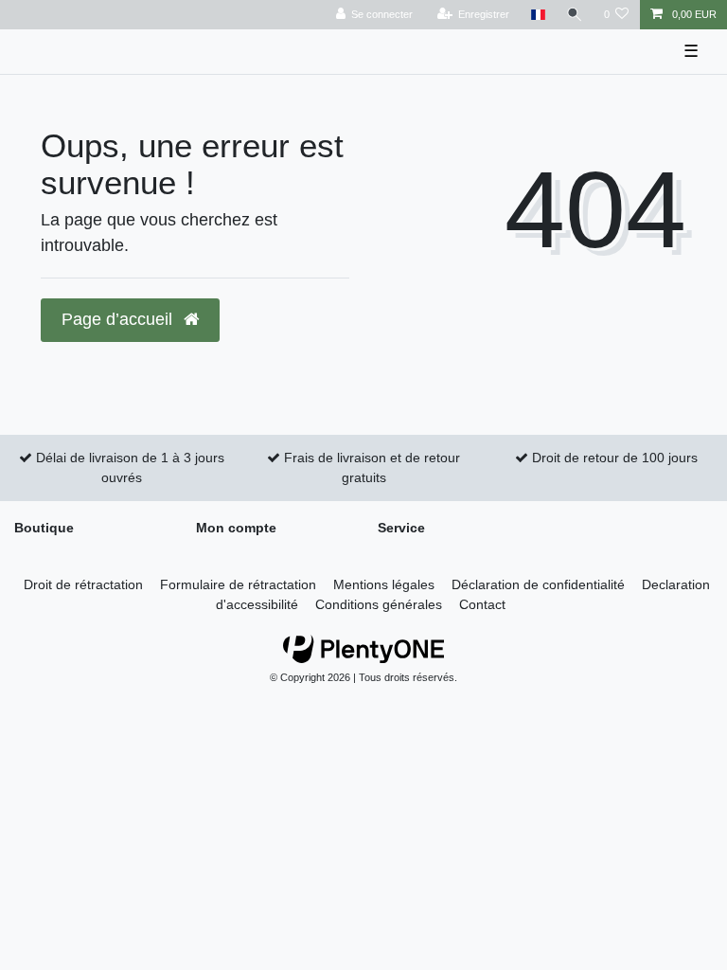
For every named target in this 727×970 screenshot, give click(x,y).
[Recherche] (575, 14)
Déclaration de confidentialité (538, 584)
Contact (482, 604)
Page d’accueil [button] (119, 319)
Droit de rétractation (83, 584)
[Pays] (537, 14)
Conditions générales (378, 604)
